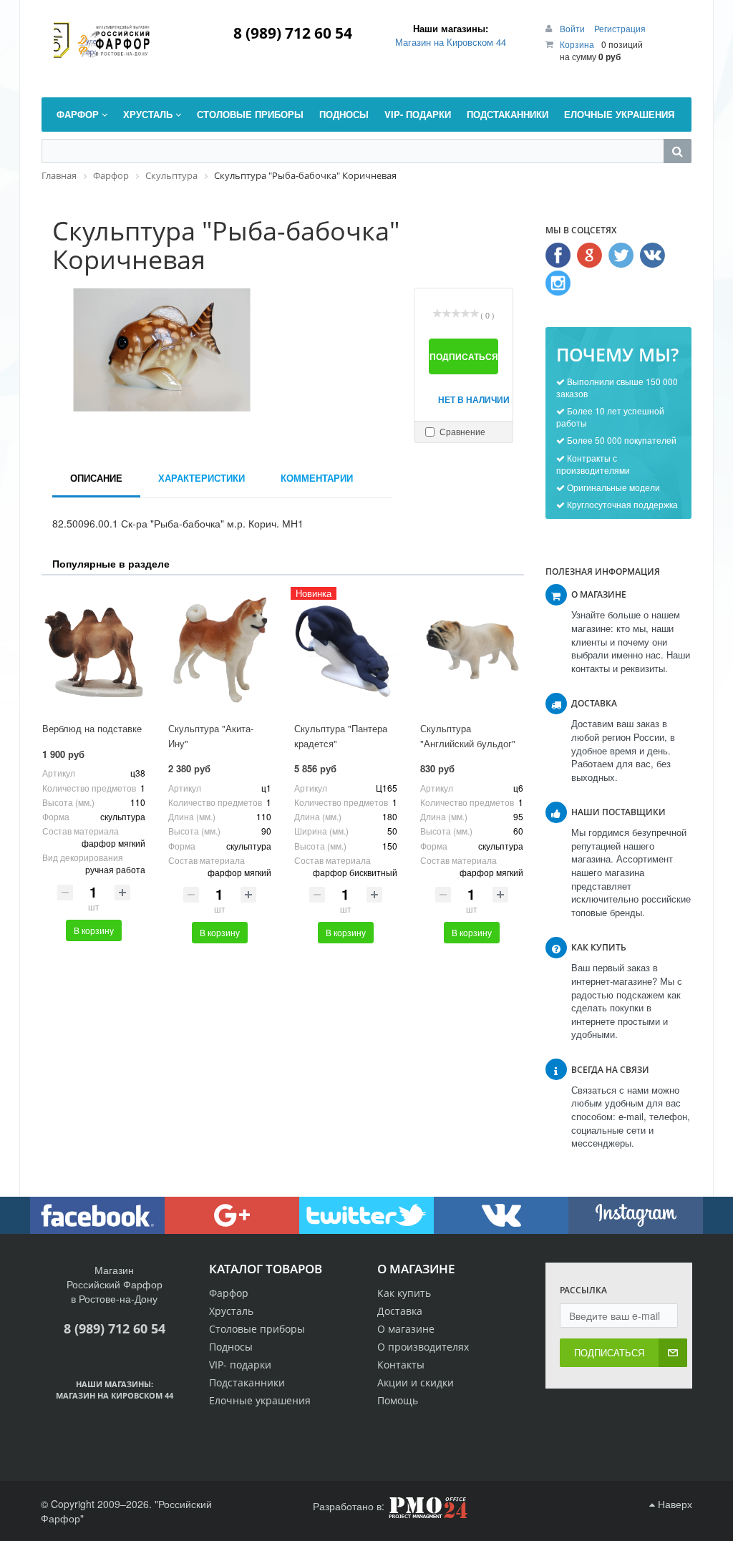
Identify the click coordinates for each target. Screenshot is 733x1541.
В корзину (94, 930)
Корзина (577, 44)
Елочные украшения (260, 1400)
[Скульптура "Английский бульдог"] (471, 650)
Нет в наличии (467, 399)
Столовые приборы (257, 1329)
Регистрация (620, 28)
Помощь (397, 1400)
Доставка (399, 1311)
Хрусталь (231, 1311)
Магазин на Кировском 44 (450, 42)
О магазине (406, 1329)
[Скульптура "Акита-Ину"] (219, 650)
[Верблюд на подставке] (93, 650)
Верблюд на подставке (92, 728)
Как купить (404, 1293)
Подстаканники (247, 1382)
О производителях (423, 1346)
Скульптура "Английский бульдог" (467, 735)
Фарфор (228, 1293)
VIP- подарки (240, 1364)
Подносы (231, 1346)
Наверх (673, 1504)
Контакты (400, 1364)
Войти (573, 28)
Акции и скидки (415, 1382)
